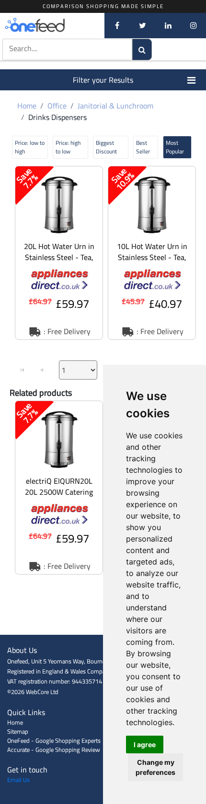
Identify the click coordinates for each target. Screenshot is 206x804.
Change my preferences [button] (155, 767)
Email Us (18, 779)
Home (26, 105)
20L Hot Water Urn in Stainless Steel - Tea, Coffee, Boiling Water (59, 257)
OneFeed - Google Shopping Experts (54, 740)
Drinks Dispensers (57, 117)
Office (57, 105)
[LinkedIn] (168, 25)
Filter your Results (103, 80)
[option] (59, 253)
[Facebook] (117, 25)
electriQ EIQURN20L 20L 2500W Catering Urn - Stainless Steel (59, 492)
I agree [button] (145, 744)
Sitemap (17, 731)
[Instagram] (193, 25)
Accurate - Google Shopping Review (53, 749)
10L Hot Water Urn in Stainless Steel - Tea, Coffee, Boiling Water (152, 257)
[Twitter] (142, 25)
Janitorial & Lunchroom (115, 105)
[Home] (50, 25)
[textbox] (57, 48)
